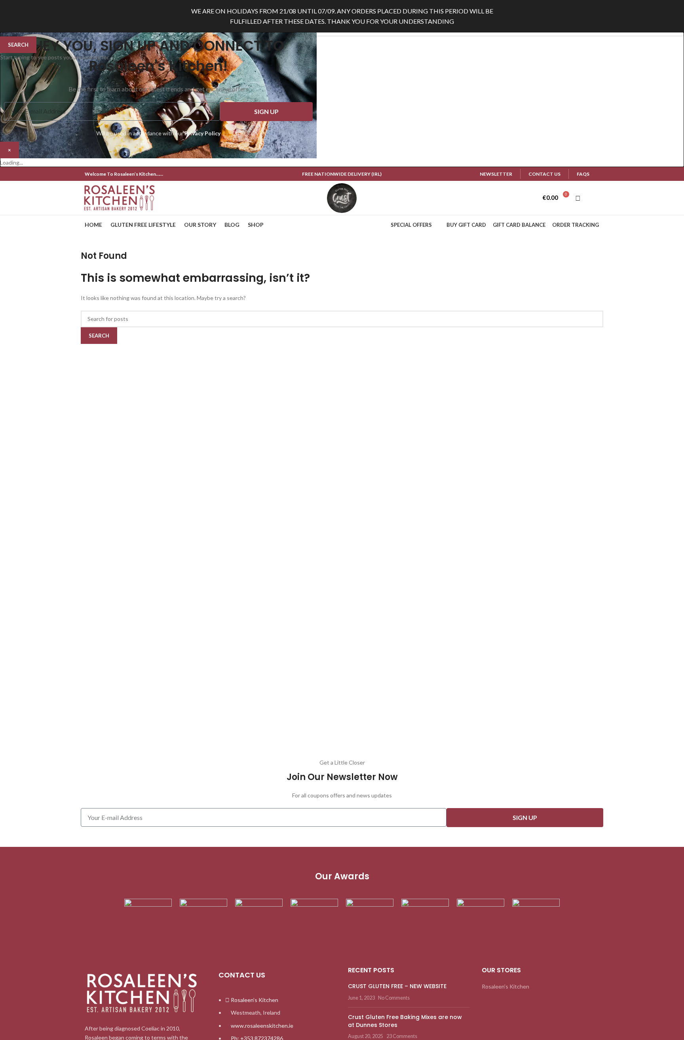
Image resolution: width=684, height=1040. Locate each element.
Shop (256, 224)
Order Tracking (575, 225)
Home (93, 224)
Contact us (544, 174)
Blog (231, 224)
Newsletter (496, 174)
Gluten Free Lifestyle (143, 224)
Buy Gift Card (466, 225)
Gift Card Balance (519, 225)
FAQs (583, 174)
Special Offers (411, 225)
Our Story (200, 224)
